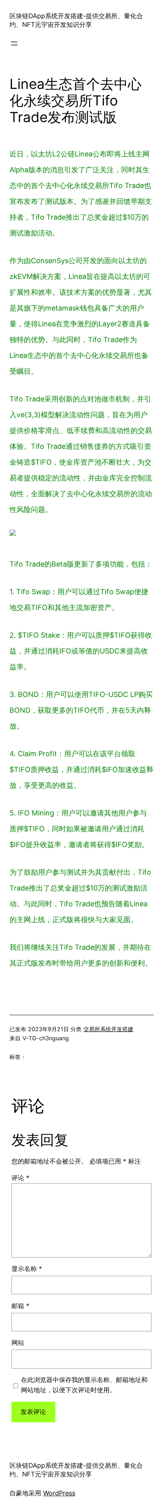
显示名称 (26, 1269)
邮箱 (20, 1306)
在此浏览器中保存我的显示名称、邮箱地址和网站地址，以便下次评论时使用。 (84, 1385)
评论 (20, 1178)
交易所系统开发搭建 (108, 1029)
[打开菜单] (14, 43)
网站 (17, 1342)
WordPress (59, 1493)
